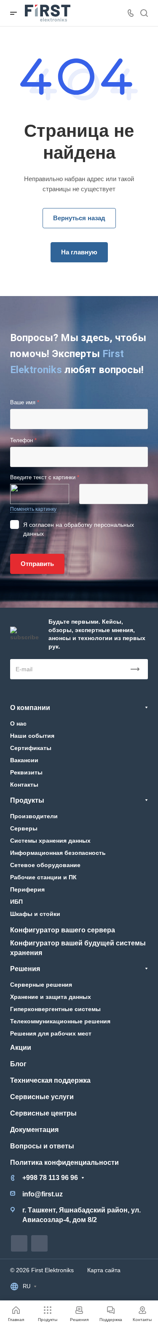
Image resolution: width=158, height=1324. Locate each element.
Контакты (24, 784)
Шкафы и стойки (35, 913)
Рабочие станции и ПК (43, 877)
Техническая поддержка (50, 1080)
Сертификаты (30, 748)
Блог (18, 1064)
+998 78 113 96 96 (50, 1177)
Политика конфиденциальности (64, 1162)
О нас (18, 723)
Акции (20, 1047)
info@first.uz (42, 1194)
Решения (25, 968)
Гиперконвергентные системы (55, 1009)
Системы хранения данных (50, 840)
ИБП (16, 901)
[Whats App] (39, 1243)
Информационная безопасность (58, 852)
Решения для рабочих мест (50, 1033)
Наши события (32, 735)
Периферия (27, 889)
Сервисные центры (43, 1113)
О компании (30, 707)
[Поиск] (144, 13)
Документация (34, 1129)
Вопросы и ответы (42, 1146)
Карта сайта (104, 1270)
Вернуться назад (79, 218)
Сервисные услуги (42, 1096)
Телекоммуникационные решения (60, 1021)
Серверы (23, 828)
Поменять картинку (33, 509)
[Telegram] (19, 1243)
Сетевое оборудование (45, 865)
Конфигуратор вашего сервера (62, 930)
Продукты (27, 800)
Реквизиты (26, 772)
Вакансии (24, 760)
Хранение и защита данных (50, 996)
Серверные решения (41, 984)
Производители (34, 816)
